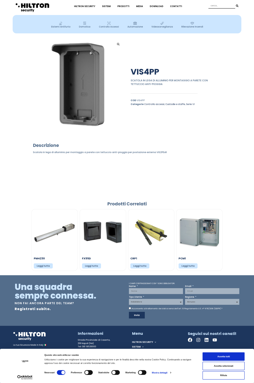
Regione (190, 297)
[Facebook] (190, 340)
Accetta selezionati (223, 366)
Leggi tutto (43, 265)
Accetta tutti (223, 356)
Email (188, 286)
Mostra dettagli (160, 372)
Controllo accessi (154, 104)
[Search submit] (236, 6)
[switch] (88, 372)
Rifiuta (223, 375)
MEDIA (139, 6)
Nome (132, 286)
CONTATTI (176, 6)
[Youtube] (215, 340)
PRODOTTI (123, 6)
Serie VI (190, 104)
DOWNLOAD (156, 6)
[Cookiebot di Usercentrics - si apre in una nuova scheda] (25, 377)
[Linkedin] (206, 340)
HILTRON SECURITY (84, 6)
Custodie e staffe (175, 104)
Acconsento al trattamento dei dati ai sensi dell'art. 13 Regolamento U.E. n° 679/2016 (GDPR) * (177, 308)
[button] (118, 44)
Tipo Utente (136, 297)
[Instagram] (198, 340)
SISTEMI (106, 6)
